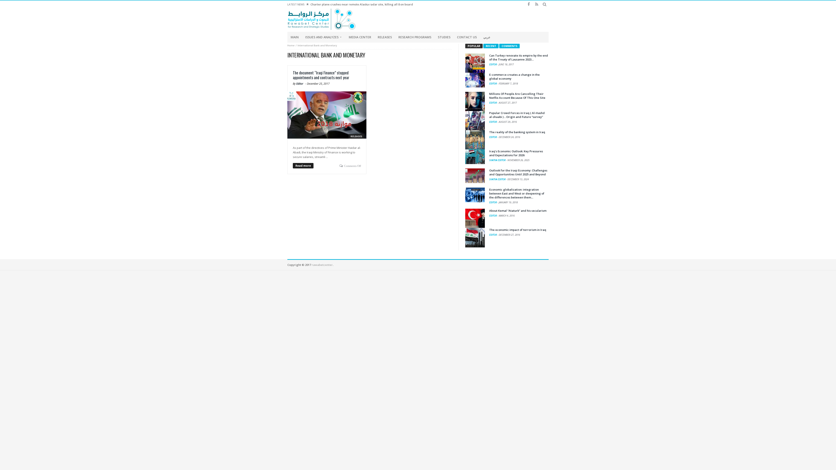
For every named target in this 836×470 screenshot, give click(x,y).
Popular (474, 46)
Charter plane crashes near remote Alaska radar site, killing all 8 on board (361, 4)
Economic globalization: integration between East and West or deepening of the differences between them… (516, 193)
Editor (299, 84)
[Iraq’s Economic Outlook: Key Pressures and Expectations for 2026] (475, 156)
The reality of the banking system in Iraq (517, 132)
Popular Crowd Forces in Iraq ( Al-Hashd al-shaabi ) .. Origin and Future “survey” (517, 115)
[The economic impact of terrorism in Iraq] (475, 237)
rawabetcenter (322, 265)
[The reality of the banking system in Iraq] (475, 140)
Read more (303, 166)
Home (291, 45)
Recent (491, 46)
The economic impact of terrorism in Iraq (517, 230)
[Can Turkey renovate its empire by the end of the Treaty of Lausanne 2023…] (475, 63)
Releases (356, 136)
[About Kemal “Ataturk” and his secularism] (475, 218)
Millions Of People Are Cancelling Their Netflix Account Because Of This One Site (517, 96)
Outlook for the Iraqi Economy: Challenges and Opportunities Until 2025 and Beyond (518, 172)
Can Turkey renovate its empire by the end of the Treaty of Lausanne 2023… (518, 57)
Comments (509, 46)
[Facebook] (528, 4)
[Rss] (537, 4)
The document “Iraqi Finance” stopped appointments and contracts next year (321, 75)
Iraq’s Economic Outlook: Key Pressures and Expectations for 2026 (516, 153)
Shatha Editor (497, 160)
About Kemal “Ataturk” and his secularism (517, 211)
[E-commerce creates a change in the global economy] (475, 80)
